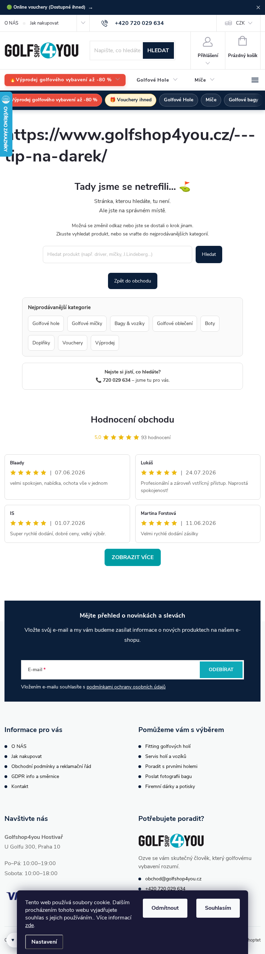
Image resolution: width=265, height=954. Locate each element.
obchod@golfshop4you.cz (173, 879)
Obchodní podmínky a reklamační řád (51, 766)
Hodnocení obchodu (132, 420)
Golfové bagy (243, 99)
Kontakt (19, 786)
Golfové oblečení (175, 323)
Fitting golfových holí (167, 746)
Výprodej (105, 343)
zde (29, 925)
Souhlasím (218, 908)
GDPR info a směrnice (35, 776)
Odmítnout (165, 908)
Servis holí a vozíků (165, 756)
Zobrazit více (133, 557)
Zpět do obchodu (132, 281)
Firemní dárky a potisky (170, 786)
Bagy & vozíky (130, 323)
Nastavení (44, 942)
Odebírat (221, 669)
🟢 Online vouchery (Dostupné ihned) (50, 7)
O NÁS (11, 23)
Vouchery (72, 343)
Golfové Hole (178, 99)
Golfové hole (45, 323)
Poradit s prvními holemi (171, 766)
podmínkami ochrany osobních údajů (126, 687)
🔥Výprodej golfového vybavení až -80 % (51, 99)
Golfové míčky (87, 323)
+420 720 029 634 (165, 889)
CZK (240, 23)
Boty (210, 323)
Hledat (158, 50)
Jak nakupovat (44, 23)
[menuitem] (65, 80)
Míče (211, 99)
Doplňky (41, 343)
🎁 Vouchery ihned (130, 99)
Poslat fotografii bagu (168, 776)
